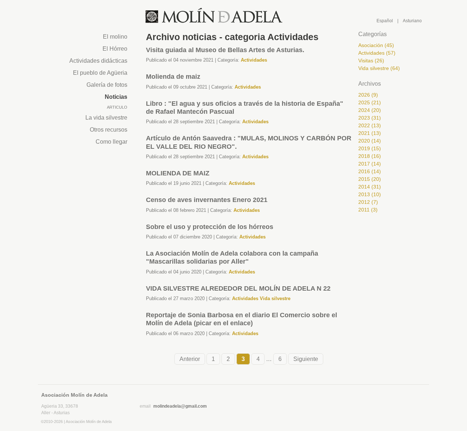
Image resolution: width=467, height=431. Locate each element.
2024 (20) (369, 110)
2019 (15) (369, 148)
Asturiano (412, 20)
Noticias (116, 97)
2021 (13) (369, 133)
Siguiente (305, 359)
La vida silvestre (106, 117)
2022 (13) (369, 125)
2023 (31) (369, 118)
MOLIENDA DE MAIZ (177, 173)
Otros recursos (108, 130)
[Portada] (214, 15)
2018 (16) (369, 156)
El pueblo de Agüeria (100, 73)
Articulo (117, 107)
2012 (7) (368, 202)
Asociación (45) (376, 45)
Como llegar (111, 142)
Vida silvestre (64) (379, 68)
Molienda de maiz (173, 76)
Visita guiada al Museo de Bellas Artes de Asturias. (225, 50)
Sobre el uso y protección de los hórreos (209, 226)
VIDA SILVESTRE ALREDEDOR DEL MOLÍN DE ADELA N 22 (238, 288)
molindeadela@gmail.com (180, 406)
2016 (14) (369, 171)
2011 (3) (368, 210)
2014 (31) (369, 187)
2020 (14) (369, 141)
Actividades (254, 60)
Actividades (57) (376, 53)
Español (385, 20)
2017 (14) (369, 164)
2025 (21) (369, 102)
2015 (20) (369, 179)
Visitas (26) (371, 60)
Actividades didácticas (98, 61)
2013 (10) (369, 194)
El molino (115, 37)
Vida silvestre (275, 298)
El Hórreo (115, 49)
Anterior (190, 359)
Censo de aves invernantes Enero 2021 (206, 199)
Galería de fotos (106, 85)
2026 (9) (368, 95)
